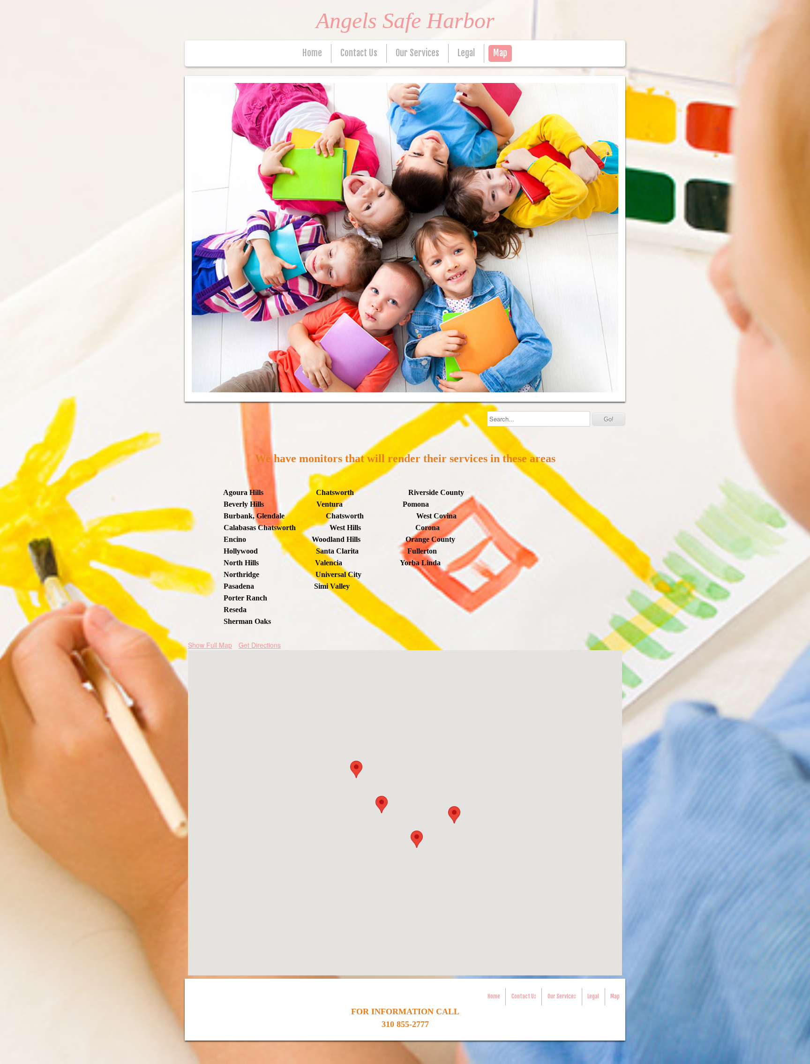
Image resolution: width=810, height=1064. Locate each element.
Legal (466, 53)
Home (312, 53)
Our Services (417, 53)
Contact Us (358, 53)
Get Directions (260, 645)
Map (500, 53)
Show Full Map (210, 645)
